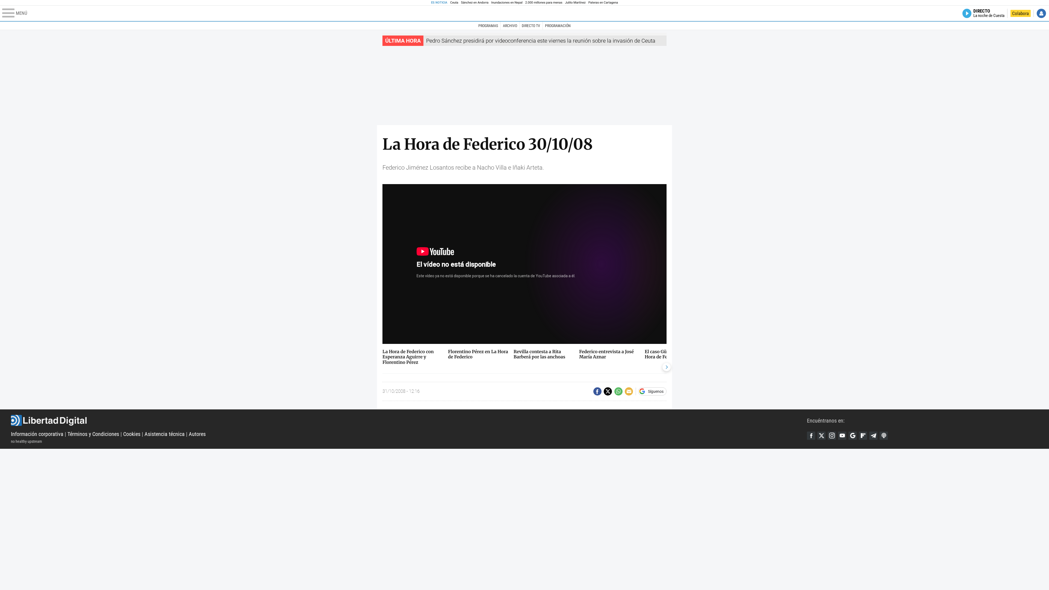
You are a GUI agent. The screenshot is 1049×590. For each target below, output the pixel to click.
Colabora (1020, 13)
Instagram (832, 436)
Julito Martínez (575, 2)
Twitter (821, 436)
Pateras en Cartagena (603, 2)
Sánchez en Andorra (474, 2)
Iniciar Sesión (1041, 13)
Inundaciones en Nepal (507, 2)
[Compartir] (597, 391)
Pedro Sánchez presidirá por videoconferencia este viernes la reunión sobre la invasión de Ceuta (540, 40)
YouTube (842, 436)
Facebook (811, 436)
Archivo (510, 25)
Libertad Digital (409, 420)
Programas (488, 25)
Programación (558, 25)
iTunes (884, 436)
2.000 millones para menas (543, 2)
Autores (197, 434)
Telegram (873, 436)
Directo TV (531, 25)
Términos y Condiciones (93, 434)
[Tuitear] (608, 391)
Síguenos (656, 391)
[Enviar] (618, 391)
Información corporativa (37, 434)
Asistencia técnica (165, 434)
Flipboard (863, 436)
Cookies (131, 434)
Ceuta (454, 2)
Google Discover (852, 436)
